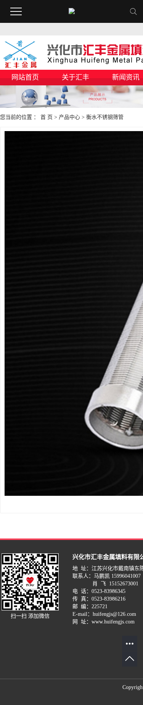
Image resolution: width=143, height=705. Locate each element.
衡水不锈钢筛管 (105, 117)
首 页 (46, 117)
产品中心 (69, 117)
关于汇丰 (75, 77)
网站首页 (25, 77)
